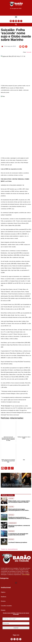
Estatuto (3, 610)
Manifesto (3, 596)
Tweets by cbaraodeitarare (9, 549)
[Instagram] (19, 21)
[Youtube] (16, 21)
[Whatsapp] (21, 21)
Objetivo (3, 592)
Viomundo (28, 52)
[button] (16, 17)
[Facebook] (11, 21)
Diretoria (3, 601)
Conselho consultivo (6, 605)
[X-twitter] (13, 21)
